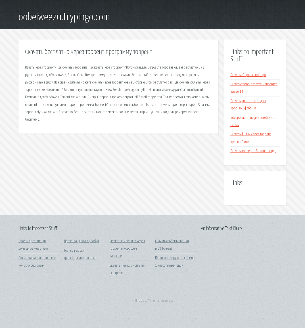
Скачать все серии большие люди (253, 151)
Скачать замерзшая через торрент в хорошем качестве (127, 248)
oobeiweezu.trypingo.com (64, 17)
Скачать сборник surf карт (248, 75)
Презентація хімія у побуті (81, 241)
